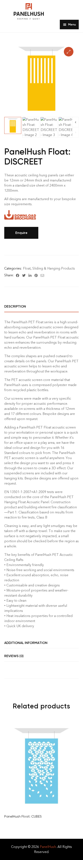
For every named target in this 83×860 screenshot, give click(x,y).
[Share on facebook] (17, 275)
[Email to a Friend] (42, 275)
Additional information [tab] (25, 643)
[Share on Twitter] (24, 275)
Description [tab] (15, 306)
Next (75, 122)
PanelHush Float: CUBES (23, 816)
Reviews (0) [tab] (14, 656)
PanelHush (48, 847)
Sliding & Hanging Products (53, 268)
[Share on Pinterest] (36, 275)
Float (27, 268)
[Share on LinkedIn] (30, 275)
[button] (68, 51)
